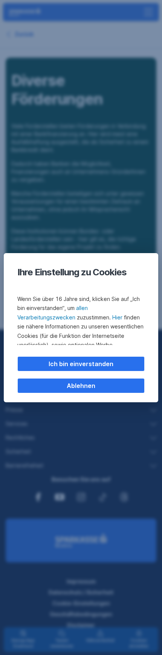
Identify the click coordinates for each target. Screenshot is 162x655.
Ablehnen (81, 385)
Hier (117, 317)
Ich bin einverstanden (81, 364)
